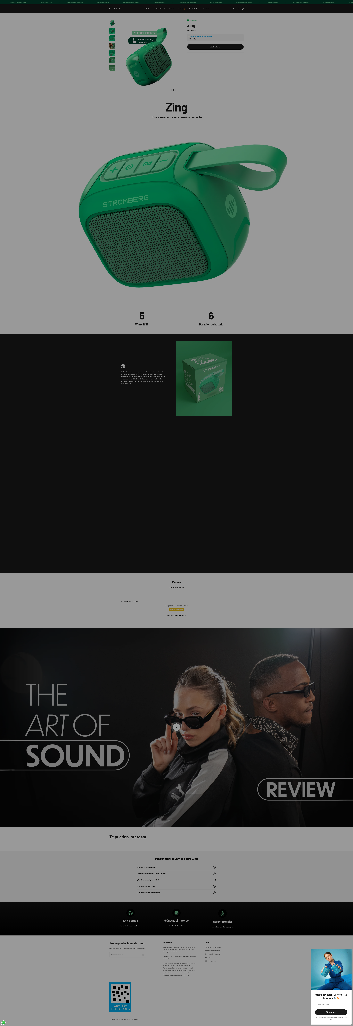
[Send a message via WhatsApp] (3, 1022)
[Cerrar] (348, 952)
